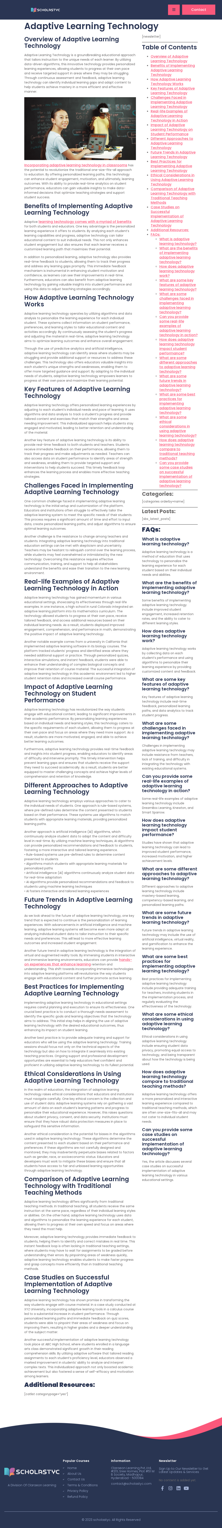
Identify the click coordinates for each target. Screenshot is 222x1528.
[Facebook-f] (162, 1488)
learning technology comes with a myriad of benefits (85, 221)
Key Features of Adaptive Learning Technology (173, 90)
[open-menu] (174, 9)
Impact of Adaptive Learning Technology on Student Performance (172, 129)
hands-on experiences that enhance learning (78, 962)
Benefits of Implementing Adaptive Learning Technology (173, 70)
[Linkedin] (178, 1488)
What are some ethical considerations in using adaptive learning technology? (178, 426)
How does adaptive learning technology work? (177, 271)
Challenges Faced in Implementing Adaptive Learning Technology (171, 102)
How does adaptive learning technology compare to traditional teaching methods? (177, 449)
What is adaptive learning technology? (178, 241)
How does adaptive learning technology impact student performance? (177, 346)
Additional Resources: (170, 229)
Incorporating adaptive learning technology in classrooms (75, 165)
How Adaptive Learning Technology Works (171, 81)
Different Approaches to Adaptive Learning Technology (172, 143)
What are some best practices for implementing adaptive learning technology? (177, 403)
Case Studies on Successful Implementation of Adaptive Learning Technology (167, 216)
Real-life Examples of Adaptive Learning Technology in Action (169, 116)
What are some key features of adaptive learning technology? (178, 285)
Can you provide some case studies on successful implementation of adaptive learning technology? (176, 474)
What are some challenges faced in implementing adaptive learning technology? (176, 303)
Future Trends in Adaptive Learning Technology (173, 154)
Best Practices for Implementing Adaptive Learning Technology (171, 166)
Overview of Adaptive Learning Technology (169, 58)
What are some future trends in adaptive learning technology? (175, 383)
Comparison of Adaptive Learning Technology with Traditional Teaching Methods (173, 195)
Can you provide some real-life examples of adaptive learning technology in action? (178, 325)
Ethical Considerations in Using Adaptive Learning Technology (172, 180)
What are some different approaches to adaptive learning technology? (178, 364)
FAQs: (155, 234)
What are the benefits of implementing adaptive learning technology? (178, 255)
